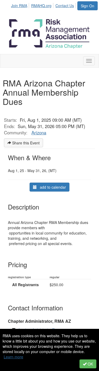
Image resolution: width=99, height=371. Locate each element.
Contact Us (64, 5)
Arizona (38, 132)
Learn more (13, 356)
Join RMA (19, 5)
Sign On (87, 5)
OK (90, 364)
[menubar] (44, 4)
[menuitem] (21, 4)
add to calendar (51, 187)
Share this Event (25, 142)
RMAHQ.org (41, 5)
